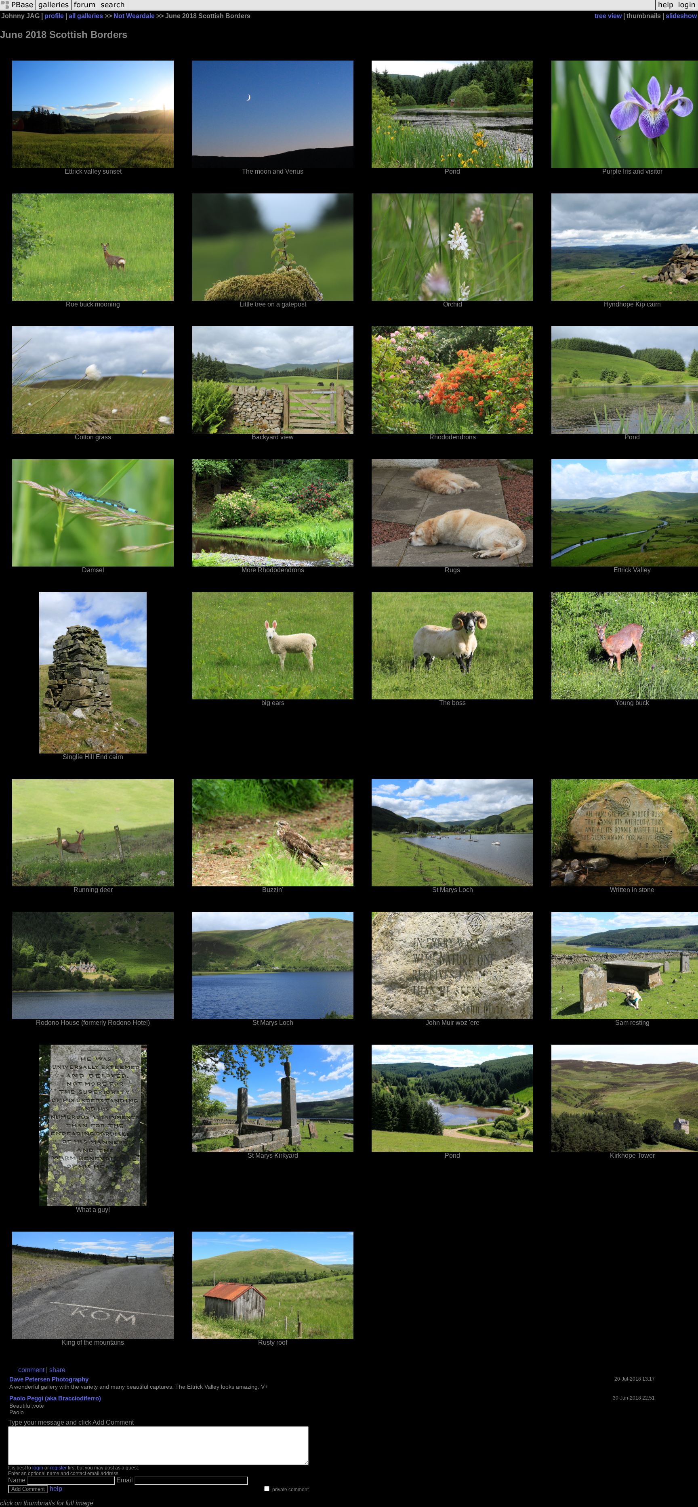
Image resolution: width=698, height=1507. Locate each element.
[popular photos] (391, 9)
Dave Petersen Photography (48, 1379)
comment (31, 1369)
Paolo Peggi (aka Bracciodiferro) (55, 1398)
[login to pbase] (687, 9)
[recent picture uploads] (53, 9)
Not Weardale (134, 16)
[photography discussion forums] (84, 9)
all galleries (86, 16)
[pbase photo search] (112, 9)
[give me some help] (665, 9)
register (58, 1468)
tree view (608, 16)
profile (54, 16)
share (57, 1369)
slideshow (681, 16)
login (37, 1468)
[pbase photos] (18, 9)
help (56, 1488)
